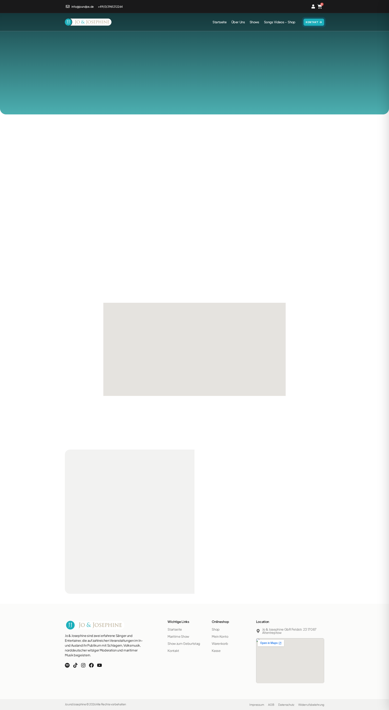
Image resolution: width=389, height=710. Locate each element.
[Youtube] (99, 665)
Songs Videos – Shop (279, 22)
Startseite (220, 22)
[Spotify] (67, 665)
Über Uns (238, 22)
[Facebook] (91, 665)
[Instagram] (83, 665)
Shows (254, 22)
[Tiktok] (75, 665)
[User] (313, 6)
